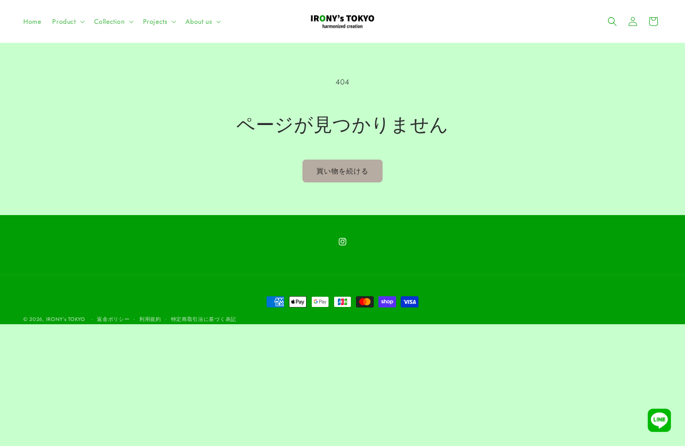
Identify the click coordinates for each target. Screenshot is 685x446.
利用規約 (150, 319)
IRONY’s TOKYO (65, 319)
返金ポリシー (113, 319)
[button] (67, 21)
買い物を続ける (342, 171)
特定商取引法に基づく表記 (203, 319)
